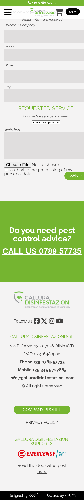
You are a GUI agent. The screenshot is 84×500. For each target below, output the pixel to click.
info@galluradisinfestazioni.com (42, 377)
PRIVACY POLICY (42, 422)
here (42, 471)
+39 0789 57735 (49, 361)
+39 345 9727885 (49, 369)
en (71, 11)
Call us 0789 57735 (42, 251)
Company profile (42, 409)
